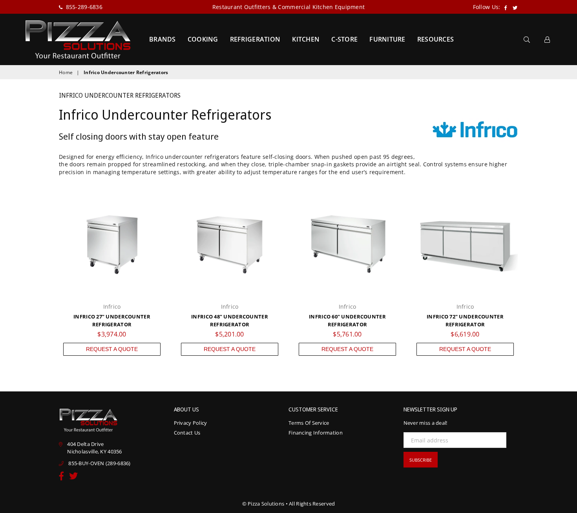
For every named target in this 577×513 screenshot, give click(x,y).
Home (66, 72)
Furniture (387, 39)
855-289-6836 (83, 7)
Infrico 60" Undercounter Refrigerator (347, 320)
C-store (344, 39)
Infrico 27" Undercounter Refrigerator (111, 320)
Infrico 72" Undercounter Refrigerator (465, 320)
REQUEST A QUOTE (112, 349)
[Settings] (547, 39)
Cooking (203, 39)
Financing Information (315, 432)
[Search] (526, 39)
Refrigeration (255, 39)
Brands (162, 39)
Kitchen (306, 39)
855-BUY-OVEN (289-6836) (99, 463)
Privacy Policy (190, 422)
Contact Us (187, 432)
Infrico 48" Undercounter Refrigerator (229, 320)
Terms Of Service (308, 422)
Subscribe (420, 460)
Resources (435, 39)
